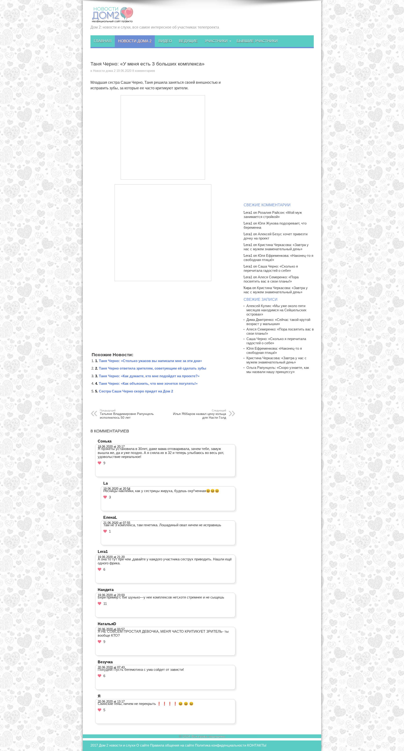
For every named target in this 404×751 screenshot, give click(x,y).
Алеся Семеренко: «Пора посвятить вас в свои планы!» (271, 279)
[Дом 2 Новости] (111, 19)
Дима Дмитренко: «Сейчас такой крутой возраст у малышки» (278, 322)
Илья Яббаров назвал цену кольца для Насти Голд (199, 414)
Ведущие (188, 41)
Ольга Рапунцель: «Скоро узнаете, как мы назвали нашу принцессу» (277, 370)
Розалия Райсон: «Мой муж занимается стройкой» (273, 214)
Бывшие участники (257, 41)
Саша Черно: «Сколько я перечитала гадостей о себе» (271, 268)
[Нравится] (99, 463)
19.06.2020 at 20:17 (111, 446)
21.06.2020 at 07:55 (116, 523)
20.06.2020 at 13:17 (111, 701)
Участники (216, 41)
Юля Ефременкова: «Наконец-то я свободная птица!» (274, 350)
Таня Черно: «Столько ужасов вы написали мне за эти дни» (150, 361)
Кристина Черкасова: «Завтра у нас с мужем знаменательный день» (276, 247)
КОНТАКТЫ (256, 745)
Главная (103, 41)
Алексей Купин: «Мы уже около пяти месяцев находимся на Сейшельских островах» (276, 310)
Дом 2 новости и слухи (117, 745)
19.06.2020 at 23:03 (111, 595)
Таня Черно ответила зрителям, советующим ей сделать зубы (152, 368)
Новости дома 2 (135, 41)
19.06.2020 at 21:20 (111, 557)
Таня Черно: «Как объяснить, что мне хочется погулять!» (148, 383)
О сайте (142, 745)
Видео (165, 41)
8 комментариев (143, 71)
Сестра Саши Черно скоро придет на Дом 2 (136, 391)
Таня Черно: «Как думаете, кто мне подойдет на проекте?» (149, 376)
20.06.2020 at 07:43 (111, 667)
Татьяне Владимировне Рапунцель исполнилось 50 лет (127, 414)
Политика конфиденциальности (220, 745)
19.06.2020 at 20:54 (116, 488)
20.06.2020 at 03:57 (111, 629)
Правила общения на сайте (172, 745)
